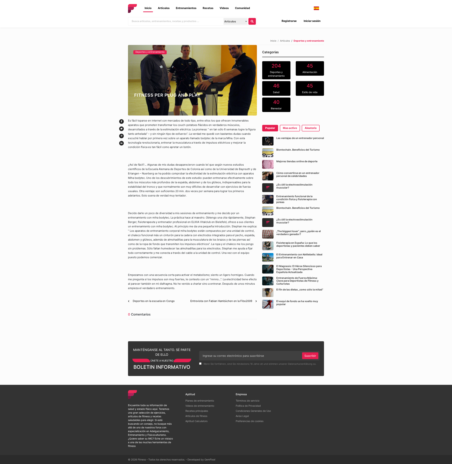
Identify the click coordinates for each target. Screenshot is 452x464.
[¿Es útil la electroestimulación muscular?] (267, 187)
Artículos (164, 8)
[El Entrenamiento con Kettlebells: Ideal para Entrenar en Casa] (267, 257)
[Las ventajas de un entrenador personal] (267, 141)
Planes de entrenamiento (199, 400)
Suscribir (310, 355)
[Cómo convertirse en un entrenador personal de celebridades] (267, 176)
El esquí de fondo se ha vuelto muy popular (297, 303)
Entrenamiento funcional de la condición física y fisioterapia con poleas (296, 199)
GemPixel (209, 459)
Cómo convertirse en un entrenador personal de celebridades (297, 174)
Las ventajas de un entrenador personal (300, 138)
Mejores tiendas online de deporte (296, 161)
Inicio (148, 8)
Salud (276, 88)
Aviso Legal (242, 415)
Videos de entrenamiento (199, 405)
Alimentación (309, 68)
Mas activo (290, 128)
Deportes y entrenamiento (150, 51)
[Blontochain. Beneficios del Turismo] (267, 152)
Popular (270, 128)
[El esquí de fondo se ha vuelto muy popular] (267, 304)
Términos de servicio (247, 400)
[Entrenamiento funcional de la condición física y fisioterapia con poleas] (267, 199)
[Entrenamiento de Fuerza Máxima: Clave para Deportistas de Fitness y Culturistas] (267, 281)
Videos (224, 8)
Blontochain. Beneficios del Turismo (298, 149)
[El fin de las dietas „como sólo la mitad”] (267, 292)
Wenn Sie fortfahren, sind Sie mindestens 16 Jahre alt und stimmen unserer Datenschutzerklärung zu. (259, 363)
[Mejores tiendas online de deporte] (267, 164)
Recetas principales (196, 410)
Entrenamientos (186, 8)
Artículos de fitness (196, 415)
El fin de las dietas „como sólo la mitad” (299, 289)
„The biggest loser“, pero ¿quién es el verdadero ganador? (298, 233)
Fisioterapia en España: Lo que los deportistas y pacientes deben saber (298, 244)
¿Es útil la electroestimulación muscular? (294, 186)
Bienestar (276, 104)
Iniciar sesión (312, 21)
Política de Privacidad (248, 405)
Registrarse (289, 21)
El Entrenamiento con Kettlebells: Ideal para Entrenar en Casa (299, 256)
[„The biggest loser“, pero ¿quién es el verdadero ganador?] (267, 234)
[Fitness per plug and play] (192, 80)
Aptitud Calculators (196, 421)
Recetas (208, 8)
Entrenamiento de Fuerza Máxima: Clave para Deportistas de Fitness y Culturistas (297, 280)
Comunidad (242, 8)
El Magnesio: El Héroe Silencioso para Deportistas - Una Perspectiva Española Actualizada (299, 269)
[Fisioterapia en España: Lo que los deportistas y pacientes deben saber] (267, 245)
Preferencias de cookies (249, 421)
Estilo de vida (309, 88)
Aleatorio (311, 128)
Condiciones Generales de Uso (253, 410)
